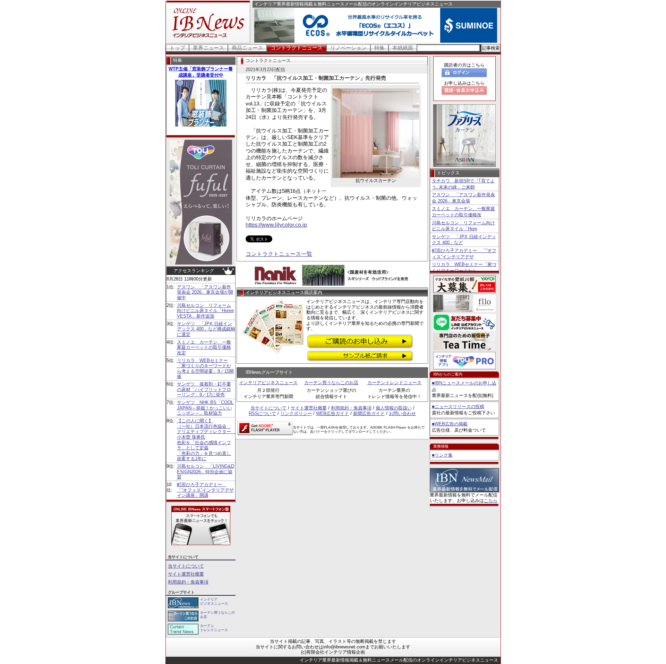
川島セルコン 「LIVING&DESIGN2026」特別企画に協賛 (205, 472)
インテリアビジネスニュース (268, 382)
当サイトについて (186, 566)
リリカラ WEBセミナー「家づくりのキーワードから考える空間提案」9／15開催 (205, 368)
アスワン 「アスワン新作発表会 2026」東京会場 (463, 198)
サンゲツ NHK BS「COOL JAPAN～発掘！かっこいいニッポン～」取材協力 (205, 408)
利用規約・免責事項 (188, 582)
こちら (490, 500)
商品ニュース (247, 48)
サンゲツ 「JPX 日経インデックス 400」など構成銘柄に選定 (206, 329)
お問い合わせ (402, 413)
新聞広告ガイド (369, 413)
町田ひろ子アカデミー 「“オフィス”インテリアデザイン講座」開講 (205, 490)
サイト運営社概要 (186, 574)
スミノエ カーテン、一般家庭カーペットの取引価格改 (463, 211)
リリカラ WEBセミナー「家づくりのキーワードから (464, 267)
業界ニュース (208, 48)
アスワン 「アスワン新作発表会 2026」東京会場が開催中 (205, 292)
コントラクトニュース (297, 48)
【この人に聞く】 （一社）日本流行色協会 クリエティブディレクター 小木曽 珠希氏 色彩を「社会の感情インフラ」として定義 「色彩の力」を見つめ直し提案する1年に (206, 439)
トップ (177, 48)
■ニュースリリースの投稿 (458, 406)
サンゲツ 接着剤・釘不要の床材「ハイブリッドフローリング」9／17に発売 (204, 389)
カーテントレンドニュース (394, 382)
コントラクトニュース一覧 (279, 254)
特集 (379, 48)
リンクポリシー (296, 413)
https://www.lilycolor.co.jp (276, 225)
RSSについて (262, 413)
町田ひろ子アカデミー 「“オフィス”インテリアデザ (464, 253)
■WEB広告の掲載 (450, 423)
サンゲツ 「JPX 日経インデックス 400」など (464, 239)
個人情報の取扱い (394, 408)
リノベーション (348, 48)
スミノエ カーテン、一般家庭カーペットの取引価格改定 (204, 347)
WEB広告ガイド (332, 413)
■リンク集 (442, 455)
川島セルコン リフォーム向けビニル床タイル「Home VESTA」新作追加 (205, 311)
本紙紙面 (402, 48)
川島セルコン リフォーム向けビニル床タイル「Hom (463, 226)
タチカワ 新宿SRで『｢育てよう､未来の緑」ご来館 (463, 184)
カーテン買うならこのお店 (331, 382)
